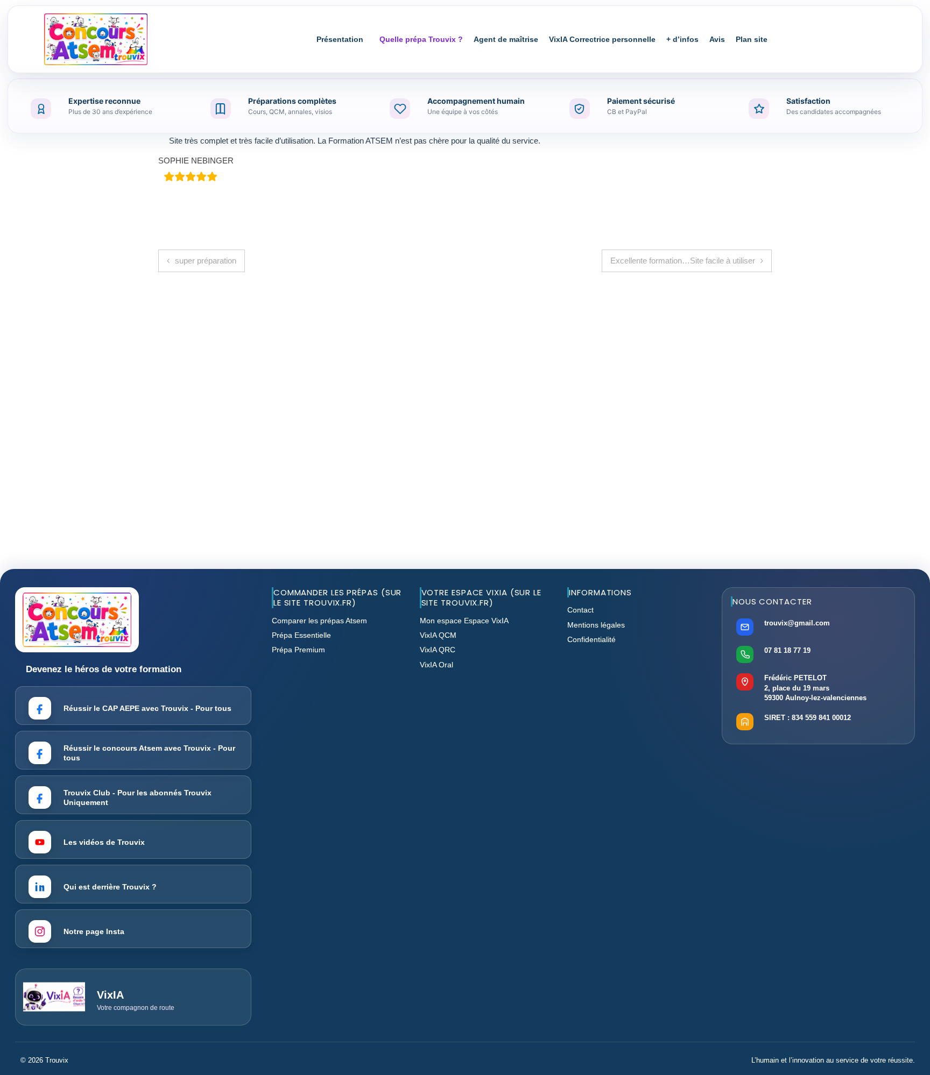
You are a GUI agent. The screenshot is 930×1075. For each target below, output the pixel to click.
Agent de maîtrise (506, 39)
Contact (580, 610)
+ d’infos (682, 39)
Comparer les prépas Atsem (319, 620)
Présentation (339, 39)
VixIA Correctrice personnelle (602, 39)
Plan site (751, 39)
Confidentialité (591, 639)
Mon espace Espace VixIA (464, 620)
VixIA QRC (437, 649)
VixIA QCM (438, 635)
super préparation (205, 260)
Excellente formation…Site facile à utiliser (682, 260)
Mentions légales (596, 625)
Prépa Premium (298, 649)
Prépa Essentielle (301, 635)
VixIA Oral (436, 664)
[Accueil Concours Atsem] (95, 39)
